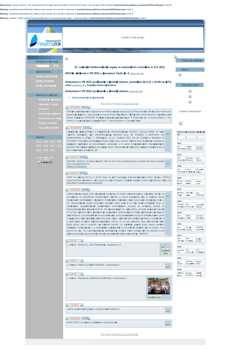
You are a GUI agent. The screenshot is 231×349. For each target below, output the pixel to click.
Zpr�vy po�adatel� (47, 76)
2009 (45, 141)
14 (130, 104)
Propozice (44, 109)
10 (118, 104)
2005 (45, 145)
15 (133, 104)
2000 (52, 150)
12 (124, 104)
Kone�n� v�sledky (49, 99)
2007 (59, 141)
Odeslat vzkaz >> (187, 63)
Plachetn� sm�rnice (50, 113)
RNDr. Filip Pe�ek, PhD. (79, 342)
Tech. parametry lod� (50, 118)
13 (127, 104)
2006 (38, 145)
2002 (38, 150)
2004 (52, 145)
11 (121, 104)
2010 (38, 141)
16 (137, 104)
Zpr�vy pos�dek (45, 81)
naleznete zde (137, 73)
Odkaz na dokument (77, 166)
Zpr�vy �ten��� (46, 85)
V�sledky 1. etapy (48, 104)
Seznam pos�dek (48, 123)
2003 (59, 145)
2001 (45, 150)
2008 (52, 141)
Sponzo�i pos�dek (49, 128)
